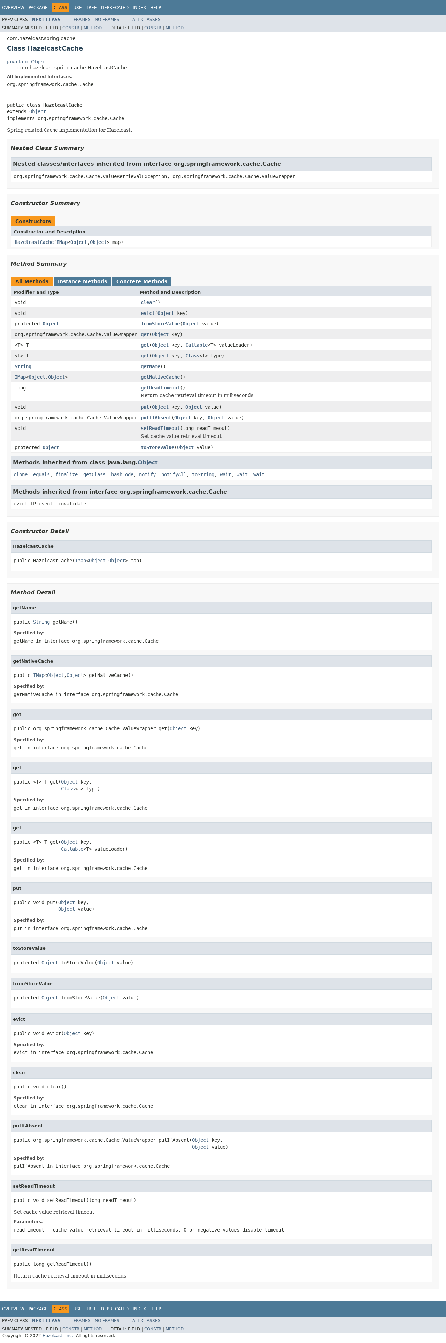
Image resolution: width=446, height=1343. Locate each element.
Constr (70, 27)
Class (192, 355)
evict (148, 313)
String (23, 366)
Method (93, 27)
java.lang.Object (27, 61)
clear (148, 302)
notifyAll (173, 474)
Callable (196, 345)
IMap (62, 242)
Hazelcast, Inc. (58, 1335)
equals (41, 474)
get (145, 334)
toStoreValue (157, 447)
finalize (66, 474)
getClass (94, 474)
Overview (13, 7)
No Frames (107, 19)
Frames (82, 19)
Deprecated (115, 7)
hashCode (122, 474)
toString (203, 474)
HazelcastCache (34, 242)
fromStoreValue (160, 323)
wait (225, 474)
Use (77, 7)
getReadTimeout (160, 388)
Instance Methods (82, 281)
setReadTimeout (160, 428)
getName (150, 366)
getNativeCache (160, 377)
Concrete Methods (141, 281)
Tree (91, 7)
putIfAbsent (156, 417)
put (145, 407)
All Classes (146, 19)
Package (38, 7)
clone (21, 474)
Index (139, 7)
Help (155, 7)
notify (147, 474)
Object (37, 111)
